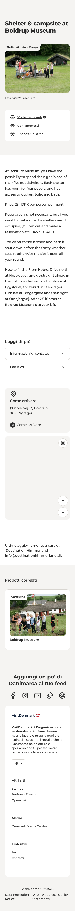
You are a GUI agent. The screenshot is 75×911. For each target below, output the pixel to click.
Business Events (24, 794)
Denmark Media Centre (29, 826)
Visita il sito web (30, 117)
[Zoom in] (63, 501)
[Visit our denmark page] (13, 695)
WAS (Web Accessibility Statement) (50, 897)
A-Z (14, 852)
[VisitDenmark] (26, 715)
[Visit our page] (25, 695)
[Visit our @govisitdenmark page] (50, 695)
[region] (37, 478)
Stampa (17, 788)
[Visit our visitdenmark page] (37, 695)
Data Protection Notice (17, 897)
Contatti (18, 858)
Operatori (19, 800)
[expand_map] (63, 443)
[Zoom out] (63, 512)
